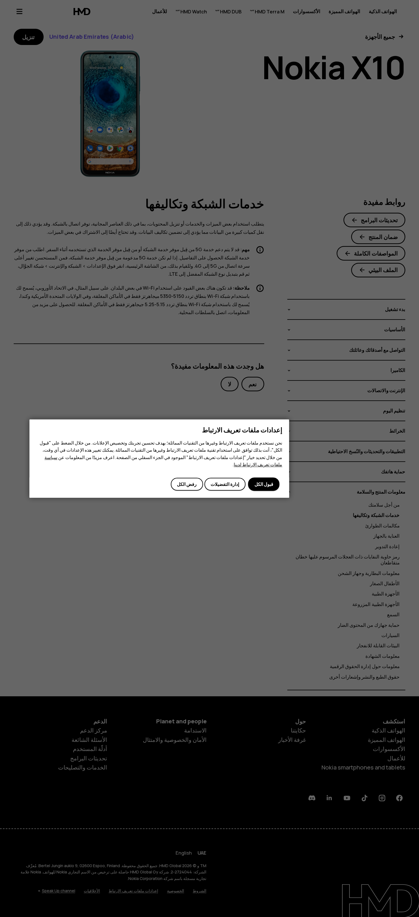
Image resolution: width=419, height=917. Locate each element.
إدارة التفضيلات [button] (225, 484)
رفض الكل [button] (187, 484)
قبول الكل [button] (264, 484)
